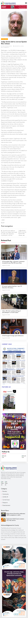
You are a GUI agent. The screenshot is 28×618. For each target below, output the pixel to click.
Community (6, 494)
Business (5, 491)
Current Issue (6, 499)
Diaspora (5, 502)
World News (4, 39)
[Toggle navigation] (26, 3)
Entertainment (6, 505)
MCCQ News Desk (7, 46)
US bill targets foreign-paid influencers (13, 335)
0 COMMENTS (5, 47)
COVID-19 (5, 497)
